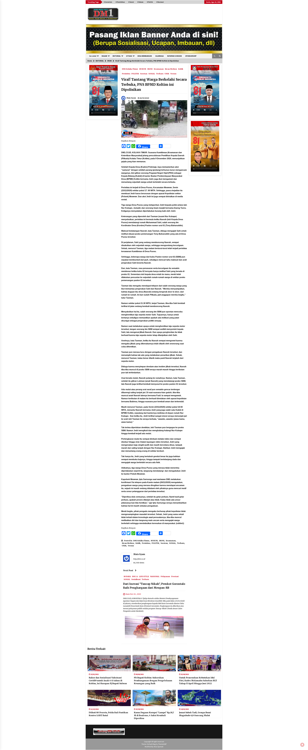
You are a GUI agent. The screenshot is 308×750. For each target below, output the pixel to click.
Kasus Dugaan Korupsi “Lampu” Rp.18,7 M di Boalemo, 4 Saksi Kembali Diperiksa (154, 715)
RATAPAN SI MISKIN (174, 56)
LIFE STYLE (144, 576)
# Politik (150, 2)
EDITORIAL (117, 56)
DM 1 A (135, 576)
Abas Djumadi (158, 747)
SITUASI (129, 56)
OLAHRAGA (159, 56)
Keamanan (159, 69)
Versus (173, 74)
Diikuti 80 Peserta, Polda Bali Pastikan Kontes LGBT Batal (108, 714)
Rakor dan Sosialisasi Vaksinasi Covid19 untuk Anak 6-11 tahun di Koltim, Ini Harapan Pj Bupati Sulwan (108, 680)
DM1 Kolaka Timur (130, 69)
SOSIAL (151, 74)
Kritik (180, 69)
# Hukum (140, 2)
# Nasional (160, 2)
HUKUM (142, 69)
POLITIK (135, 74)
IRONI (150, 69)
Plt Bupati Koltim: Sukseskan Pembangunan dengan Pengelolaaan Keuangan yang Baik (153, 680)
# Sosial (131, 2)
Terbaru (159, 74)
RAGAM (104, 56)
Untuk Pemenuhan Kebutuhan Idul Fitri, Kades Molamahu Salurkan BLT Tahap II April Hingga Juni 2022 (198, 680)
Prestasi (175, 576)
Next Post (128, 570)
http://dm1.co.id (139, 559)
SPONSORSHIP (190, 56)
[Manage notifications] (302, 745)
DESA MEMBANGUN (145, 56)
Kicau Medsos (171, 69)
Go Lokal (92, 56)
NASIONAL (154, 576)
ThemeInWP (162, 744)
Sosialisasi (136, 579)
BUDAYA (127, 576)
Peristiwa (126, 74)
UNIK (167, 74)
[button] (214, 56)
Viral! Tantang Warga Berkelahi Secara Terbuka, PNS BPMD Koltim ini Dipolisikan (154, 84)
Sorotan (143, 74)
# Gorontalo (108, 2)
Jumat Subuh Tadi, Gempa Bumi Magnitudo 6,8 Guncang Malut (195, 714)
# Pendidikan (120, 2)
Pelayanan (165, 576)
